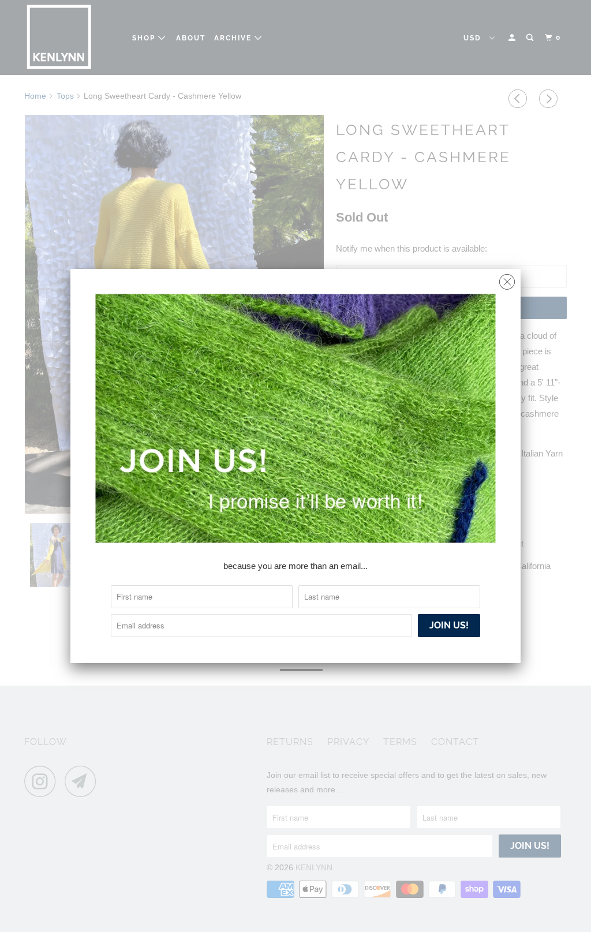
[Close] (507, 279)
